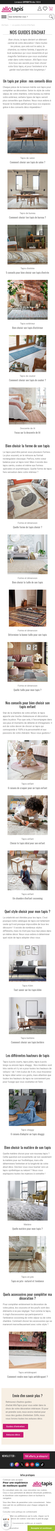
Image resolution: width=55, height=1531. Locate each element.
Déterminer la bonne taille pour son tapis (27, 634)
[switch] (6, 1525)
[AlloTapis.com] (14, 9)
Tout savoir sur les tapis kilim (27, 990)
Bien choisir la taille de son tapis (27, 582)
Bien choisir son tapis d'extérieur (27, 328)
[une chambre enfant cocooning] (27, 870)
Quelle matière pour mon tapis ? (27, 1228)
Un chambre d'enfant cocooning (28, 898)
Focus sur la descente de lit (27, 432)
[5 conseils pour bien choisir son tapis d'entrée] (27, 244)
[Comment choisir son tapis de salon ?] (27, 134)
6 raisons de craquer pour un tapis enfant (27, 788)
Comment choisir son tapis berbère (27, 1042)
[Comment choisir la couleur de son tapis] (27, 662)
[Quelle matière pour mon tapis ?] (27, 1201)
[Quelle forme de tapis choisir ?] (27, 499)
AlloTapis (4, 25)
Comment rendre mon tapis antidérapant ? (27, 1376)
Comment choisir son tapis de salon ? (27, 162)
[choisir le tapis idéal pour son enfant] (27, 815)
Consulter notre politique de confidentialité (20, 1512)
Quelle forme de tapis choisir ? (27, 527)
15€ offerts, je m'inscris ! (36, 1456)
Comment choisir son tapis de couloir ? (27, 380)
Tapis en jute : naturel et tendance (27, 1281)
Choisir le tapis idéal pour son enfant (27, 843)
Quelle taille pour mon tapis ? (27, 690)
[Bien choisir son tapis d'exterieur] (27, 300)
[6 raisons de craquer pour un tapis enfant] (27, 760)
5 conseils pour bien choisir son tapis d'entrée (27, 272)
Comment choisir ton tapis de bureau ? (27, 217)
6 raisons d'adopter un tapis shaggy (27, 1134)
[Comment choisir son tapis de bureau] (27, 189)
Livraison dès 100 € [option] (28, 2)
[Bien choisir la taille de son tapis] (27, 554)
